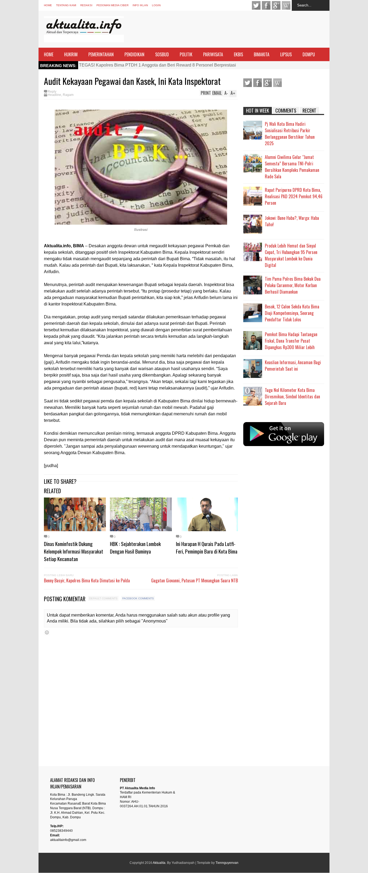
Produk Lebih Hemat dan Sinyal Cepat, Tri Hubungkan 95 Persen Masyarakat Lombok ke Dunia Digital (291, 255)
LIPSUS (286, 54)
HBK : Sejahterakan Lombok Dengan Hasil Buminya (135, 547)
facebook (266, 5)
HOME (48, 54)
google (276, 5)
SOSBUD (162, 54)
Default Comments (103, 598)
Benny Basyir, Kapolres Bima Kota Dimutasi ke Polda (87, 580)
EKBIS (238, 54)
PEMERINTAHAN (101, 54)
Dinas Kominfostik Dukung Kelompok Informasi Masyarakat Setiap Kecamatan (73, 551)
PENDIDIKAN (134, 54)
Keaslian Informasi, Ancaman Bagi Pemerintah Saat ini (293, 365)
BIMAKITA (261, 54)
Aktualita (159, 863)
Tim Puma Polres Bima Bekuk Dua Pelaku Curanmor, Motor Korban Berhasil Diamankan (293, 285)
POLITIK (186, 54)
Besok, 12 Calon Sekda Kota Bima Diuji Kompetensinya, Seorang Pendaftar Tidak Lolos (292, 313)
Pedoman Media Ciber (112, 5)
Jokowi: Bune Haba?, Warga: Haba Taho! (292, 221)
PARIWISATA (213, 54)
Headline (54, 95)
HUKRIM (71, 54)
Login (156, 5)
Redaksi (86, 5)
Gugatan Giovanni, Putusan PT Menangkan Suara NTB (194, 580)
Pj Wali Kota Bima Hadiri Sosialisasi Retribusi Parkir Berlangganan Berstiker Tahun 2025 (290, 134)
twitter (256, 5)
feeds (286, 5)
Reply (52, 91)
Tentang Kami (66, 5)
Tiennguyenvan (227, 863)
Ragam (68, 95)
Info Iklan (140, 5)
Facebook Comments (138, 598)
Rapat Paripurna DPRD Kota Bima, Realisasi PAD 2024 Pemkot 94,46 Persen (293, 196)
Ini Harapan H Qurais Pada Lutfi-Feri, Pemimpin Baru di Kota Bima (206, 547)
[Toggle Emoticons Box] (47, 632)
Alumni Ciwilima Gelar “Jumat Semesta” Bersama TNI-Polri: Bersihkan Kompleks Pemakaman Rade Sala (292, 167)
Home (48, 5)
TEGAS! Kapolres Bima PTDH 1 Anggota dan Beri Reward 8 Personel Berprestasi (157, 65)
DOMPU (309, 54)
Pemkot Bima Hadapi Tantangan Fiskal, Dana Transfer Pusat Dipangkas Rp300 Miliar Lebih (291, 340)
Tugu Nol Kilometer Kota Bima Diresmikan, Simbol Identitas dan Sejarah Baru (292, 396)
